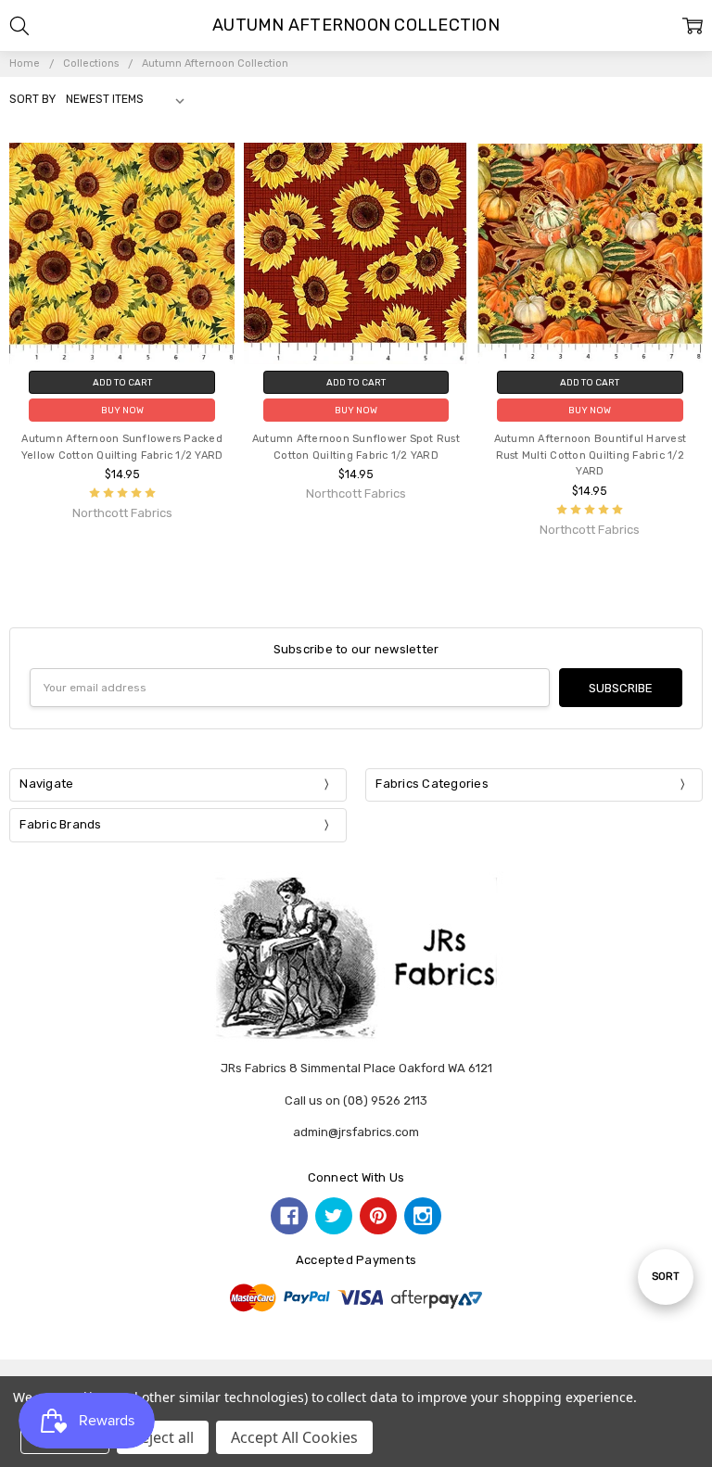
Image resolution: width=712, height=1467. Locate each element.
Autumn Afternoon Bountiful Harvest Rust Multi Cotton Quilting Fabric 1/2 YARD (590, 455)
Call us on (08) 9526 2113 (356, 1100)
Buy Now (122, 410)
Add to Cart (122, 382)
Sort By (32, 99)
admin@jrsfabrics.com (356, 1132)
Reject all (163, 1437)
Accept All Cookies (294, 1437)
